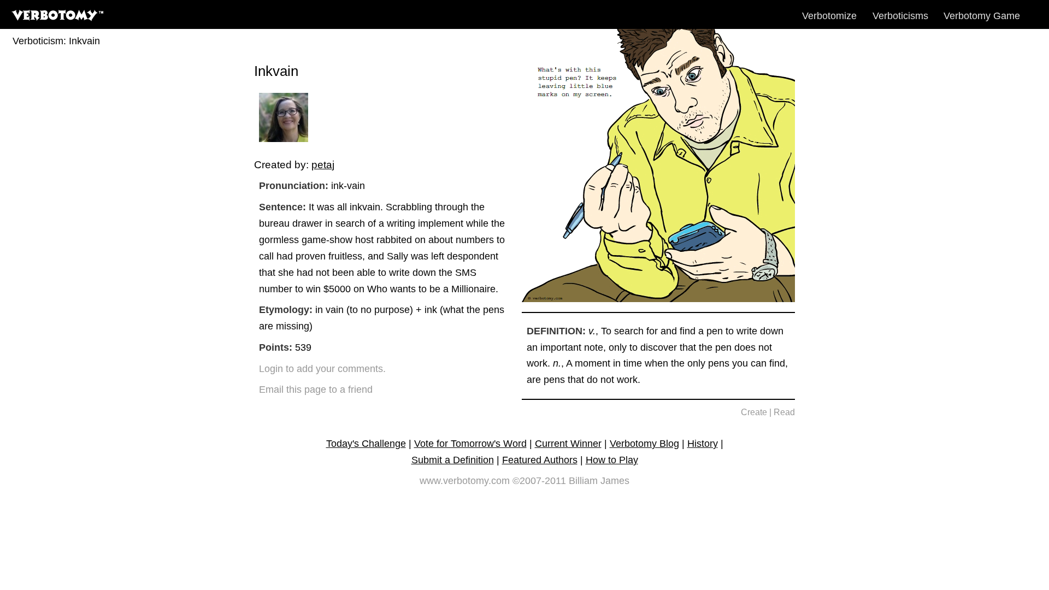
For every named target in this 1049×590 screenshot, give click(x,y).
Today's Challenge (366, 443)
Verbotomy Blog (644, 443)
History (702, 443)
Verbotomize (829, 15)
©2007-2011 (539, 480)
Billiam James (599, 480)
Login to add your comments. (322, 368)
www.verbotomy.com (465, 480)
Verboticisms (900, 15)
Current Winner (568, 443)
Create (754, 412)
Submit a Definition (452, 460)
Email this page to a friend (316, 389)
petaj (322, 164)
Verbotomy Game (982, 15)
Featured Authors (539, 460)
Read (784, 412)
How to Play (612, 460)
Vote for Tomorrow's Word (470, 443)
